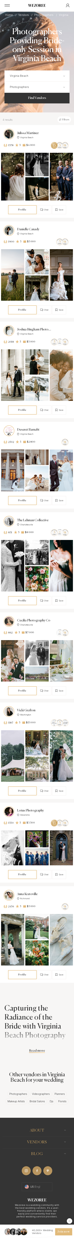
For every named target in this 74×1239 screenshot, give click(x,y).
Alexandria (25, 815)
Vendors (24, 15)
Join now (63, 1231)
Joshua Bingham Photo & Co (34, 329)
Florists (62, 1101)
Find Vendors (37, 98)
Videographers (41, 1093)
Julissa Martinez (28, 133)
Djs (51, 1101)
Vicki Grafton (26, 710)
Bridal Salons (37, 1101)
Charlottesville (26, 524)
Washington (25, 714)
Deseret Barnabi (28, 429)
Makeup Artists (16, 1101)
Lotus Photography (30, 810)
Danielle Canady (28, 229)
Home (9, 15)
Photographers (44, 15)
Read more (37, 1050)
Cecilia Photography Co (33, 620)
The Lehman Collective (32, 520)
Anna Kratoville (27, 894)
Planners (60, 1093)
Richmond (25, 898)
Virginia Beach (26, 137)
